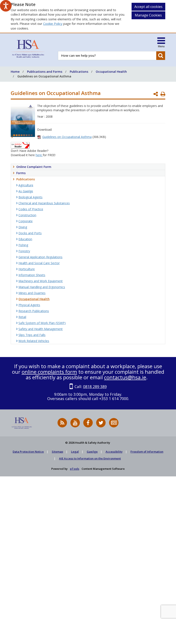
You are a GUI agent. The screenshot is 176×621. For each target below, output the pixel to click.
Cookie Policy (52, 23)
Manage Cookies (148, 15)
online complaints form (49, 371)
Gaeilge (92, 452)
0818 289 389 (95, 386)
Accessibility (114, 452)
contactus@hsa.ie (125, 377)
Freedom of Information (146, 452)
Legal (75, 452)
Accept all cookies (148, 6)
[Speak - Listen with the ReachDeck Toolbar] (6, 6)
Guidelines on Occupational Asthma (67, 137)
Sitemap (57, 452)
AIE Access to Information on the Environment (90, 458)
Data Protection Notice (28, 452)
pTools (74, 469)
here (39, 155)
